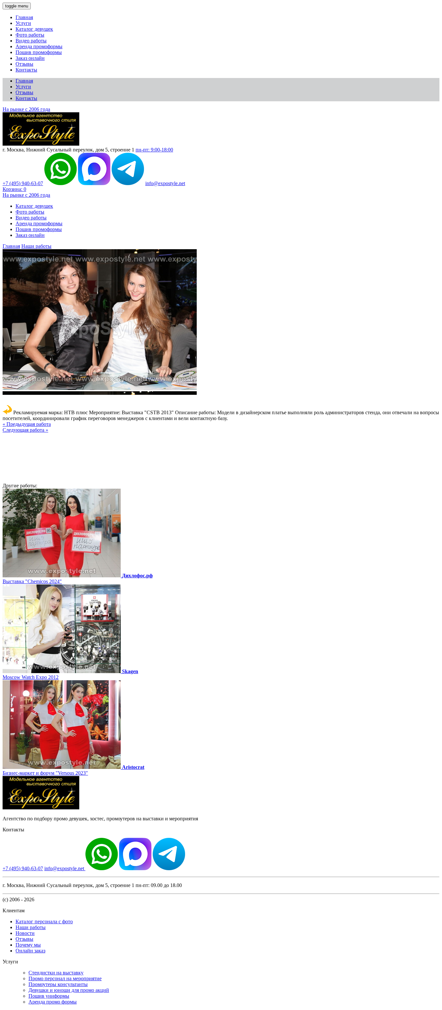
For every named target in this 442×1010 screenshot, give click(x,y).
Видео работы (31, 40)
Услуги (23, 23)
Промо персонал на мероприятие (65, 978)
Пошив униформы (48, 996)
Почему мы (28, 945)
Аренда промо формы (52, 1001)
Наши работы (36, 246)
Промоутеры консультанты (58, 984)
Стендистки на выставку (55, 972)
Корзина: (14, 189)
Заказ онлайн (30, 58)
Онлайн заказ (30, 950)
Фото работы (30, 35)
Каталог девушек (34, 29)
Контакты (26, 69)
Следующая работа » (25, 430)
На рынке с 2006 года (26, 109)
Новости (25, 933)
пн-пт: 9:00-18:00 (154, 149)
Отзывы (24, 64)
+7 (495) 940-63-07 (23, 183)
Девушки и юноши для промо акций (68, 990)
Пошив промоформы (39, 52)
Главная (24, 17)
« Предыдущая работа (27, 424)
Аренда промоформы (39, 46)
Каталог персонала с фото (44, 921)
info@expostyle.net (165, 183)
